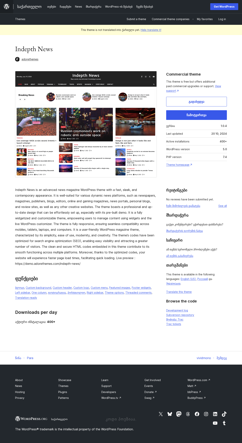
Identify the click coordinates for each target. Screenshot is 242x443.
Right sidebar (95, 292)
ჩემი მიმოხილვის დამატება (183, 205)
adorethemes (30, 59)
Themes (20, 19)
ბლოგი (19, 287)
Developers (108, 392)
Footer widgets (141, 287)
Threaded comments (138, 292)
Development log (177, 310)
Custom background (38, 287)
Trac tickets (173, 324)
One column (39, 292)
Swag (149, 397)
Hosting (20, 392)
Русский (202, 278)
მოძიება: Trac (174, 319)
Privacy (19, 397)
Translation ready (26, 297)
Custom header (62, 287)
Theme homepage (177, 164)
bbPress (194, 392)
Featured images (119, 287)
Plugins (62, 392)
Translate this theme (179, 291)
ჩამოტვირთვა (196, 115)
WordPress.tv (111, 397)
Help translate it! (151, 29)
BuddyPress (197, 397)
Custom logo (81, 287)
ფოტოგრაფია (57, 292)
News (18, 386)
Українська (173, 283)
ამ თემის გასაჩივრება (179, 255)
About (19, 380)
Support (106, 386)
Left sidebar (22, 292)
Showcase (64, 380)
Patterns (63, 397)
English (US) (188, 278)
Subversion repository (180, 314)
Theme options (114, 292)
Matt (192, 386)
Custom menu (99, 287)
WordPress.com (199, 380)
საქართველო (59, 419)
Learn (104, 380)
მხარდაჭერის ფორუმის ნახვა (184, 230)
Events (148, 386)
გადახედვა (196, 101)
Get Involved (152, 380)
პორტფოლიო (76, 292)
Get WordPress (224, 6)
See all (222, 205)
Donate (150, 392)
